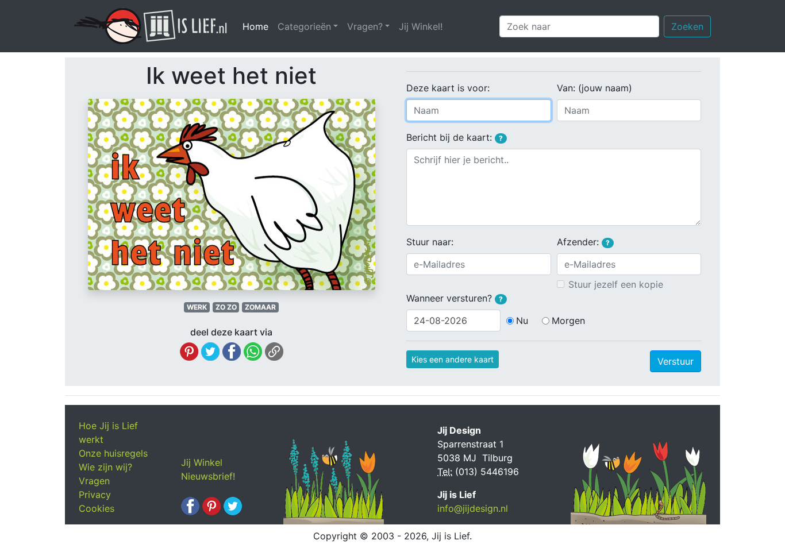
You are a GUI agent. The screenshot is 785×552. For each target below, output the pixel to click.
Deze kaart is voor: (448, 88)
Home (258, 26)
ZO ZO (226, 307)
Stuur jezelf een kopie (615, 284)
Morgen (568, 320)
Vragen (94, 481)
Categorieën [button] (304, 26)
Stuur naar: (429, 242)
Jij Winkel (201, 462)
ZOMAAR (260, 307)
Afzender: (583, 242)
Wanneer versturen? (454, 298)
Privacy (95, 494)
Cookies (96, 508)
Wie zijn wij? (105, 467)
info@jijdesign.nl (472, 508)
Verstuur (675, 361)
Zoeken (687, 26)
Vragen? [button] (365, 26)
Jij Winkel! (420, 26)
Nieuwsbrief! (208, 476)
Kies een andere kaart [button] (452, 359)
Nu (522, 320)
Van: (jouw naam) (594, 88)
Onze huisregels (113, 453)
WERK (197, 307)
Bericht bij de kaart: (454, 137)
